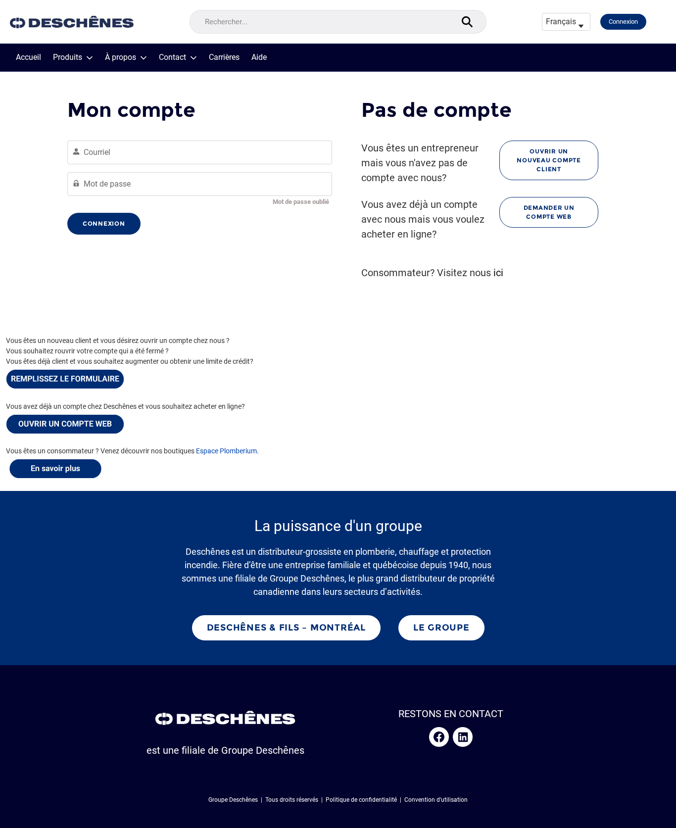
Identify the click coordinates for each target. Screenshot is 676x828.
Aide (259, 57)
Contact (172, 57)
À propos (120, 57)
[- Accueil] (72, 22)
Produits (67, 57)
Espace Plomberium (226, 451)
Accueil (28, 57)
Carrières (224, 57)
